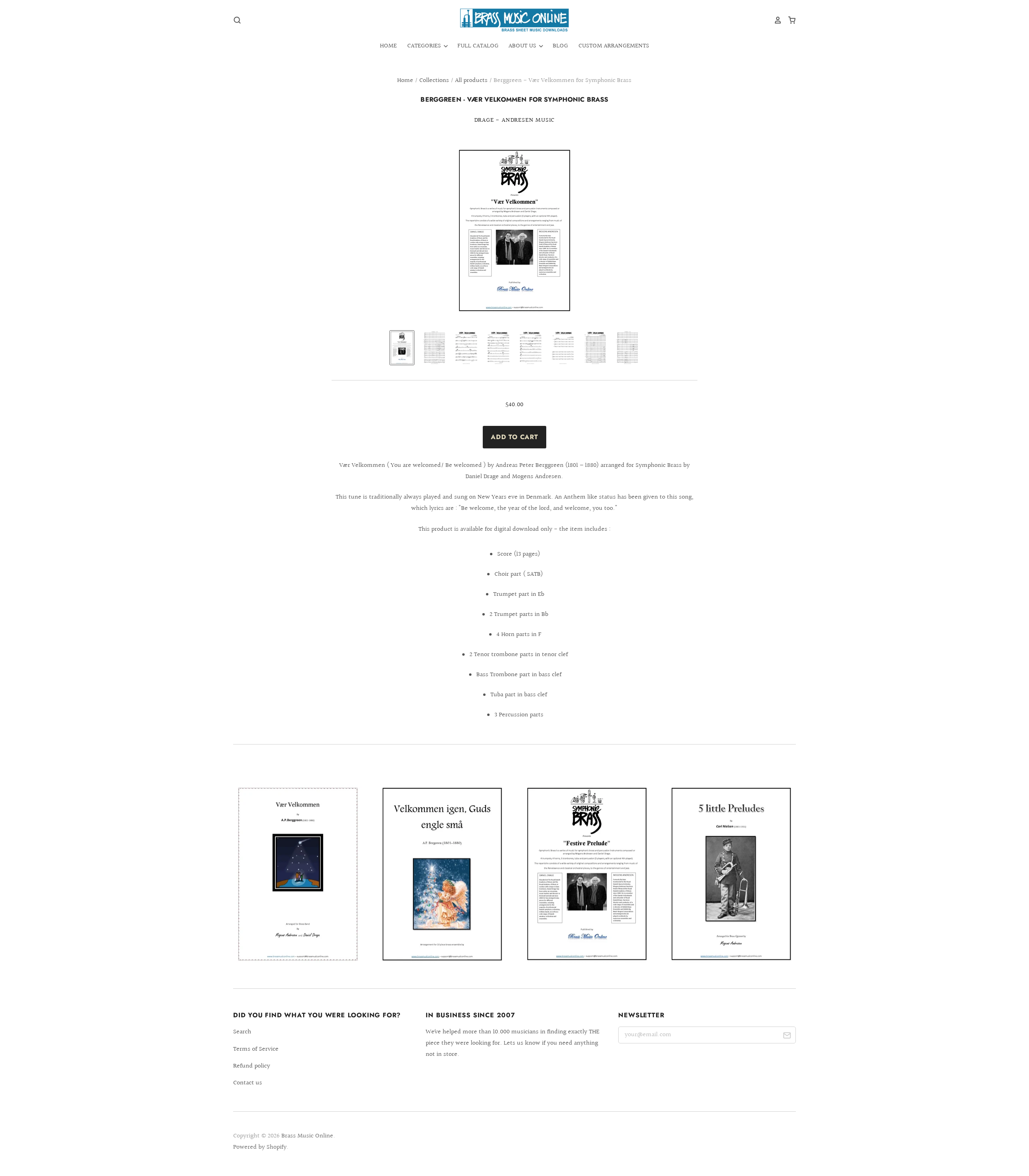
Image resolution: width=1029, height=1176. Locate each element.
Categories (425, 46)
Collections (434, 81)
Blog (560, 46)
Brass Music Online (307, 1136)
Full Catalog (477, 46)
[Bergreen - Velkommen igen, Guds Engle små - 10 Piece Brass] (442, 874)
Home (388, 46)
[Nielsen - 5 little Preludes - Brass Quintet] (731, 874)
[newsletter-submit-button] (786, 1036)
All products (471, 81)
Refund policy (251, 1066)
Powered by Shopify (260, 1147)
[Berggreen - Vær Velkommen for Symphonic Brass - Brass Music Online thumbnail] (402, 348)
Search (242, 1032)
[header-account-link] (775, 20)
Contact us (247, 1083)
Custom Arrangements (613, 46)
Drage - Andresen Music (514, 120)
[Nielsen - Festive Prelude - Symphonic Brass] (587, 874)
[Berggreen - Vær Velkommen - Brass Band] (298, 874)
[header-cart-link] (789, 20)
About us (523, 46)
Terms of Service (256, 1049)
